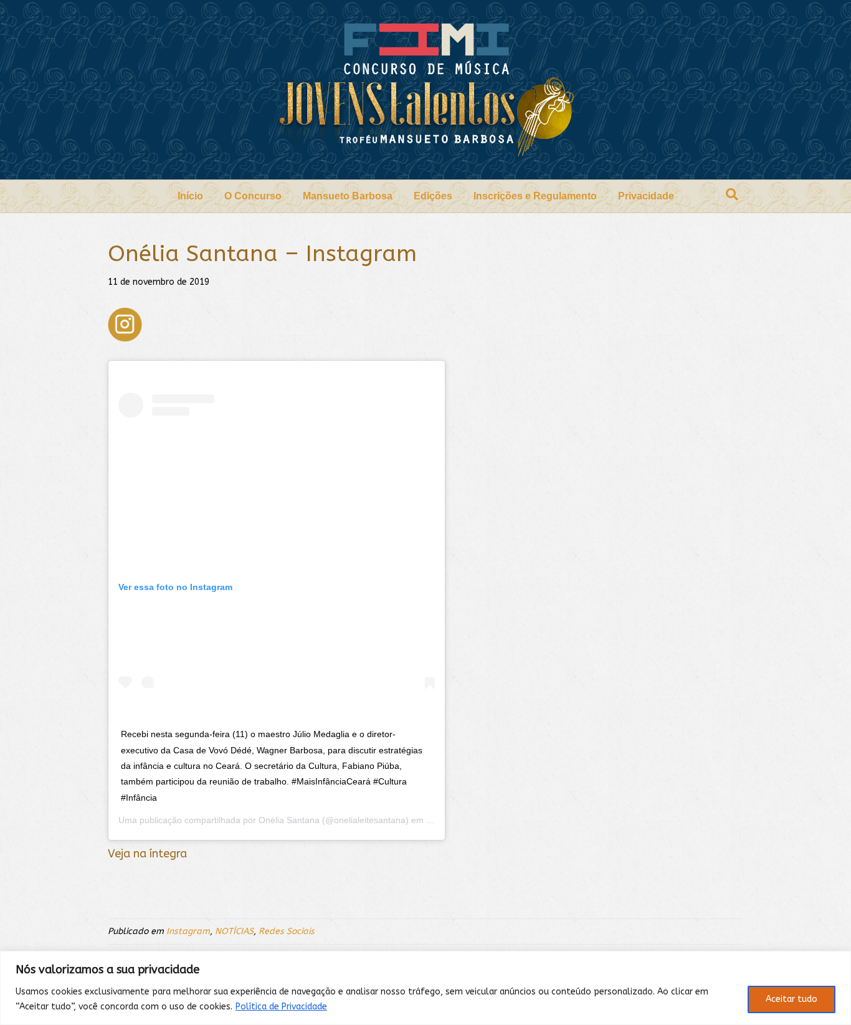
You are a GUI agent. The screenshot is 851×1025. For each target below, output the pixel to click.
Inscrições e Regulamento (535, 196)
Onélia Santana (289, 820)
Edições (433, 196)
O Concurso (253, 196)
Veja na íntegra (147, 854)
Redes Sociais (287, 931)
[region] (425, 988)
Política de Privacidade (281, 1006)
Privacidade (646, 196)
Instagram (188, 931)
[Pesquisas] (732, 194)
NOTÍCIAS (234, 931)
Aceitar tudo (791, 999)
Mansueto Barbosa (347, 196)
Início (190, 196)
